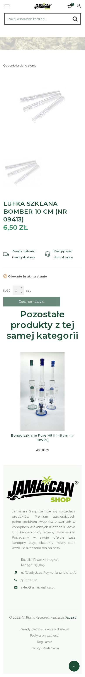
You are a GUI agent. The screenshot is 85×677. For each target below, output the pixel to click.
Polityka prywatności (44, 635)
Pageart (70, 617)
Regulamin (44, 642)
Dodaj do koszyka (31, 301)
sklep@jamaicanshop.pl (37, 587)
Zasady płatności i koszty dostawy (44, 629)
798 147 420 (28, 580)
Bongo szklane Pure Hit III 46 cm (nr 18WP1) (43, 437)
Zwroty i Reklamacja (44, 648)
